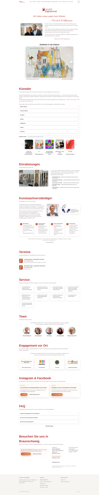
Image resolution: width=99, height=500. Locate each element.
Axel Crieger (49, 154)
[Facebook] (79, 491)
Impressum (63, 479)
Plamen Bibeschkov (29, 154)
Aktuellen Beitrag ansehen (34, 394)
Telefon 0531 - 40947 (56, 457)
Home (30, 1)
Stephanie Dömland (60, 154)
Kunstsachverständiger (46, 1)
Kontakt (71, 1)
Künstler (34, 1)
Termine (38, 1)
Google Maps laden (26, 453)
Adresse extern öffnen (37, 453)
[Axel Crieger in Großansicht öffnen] (49, 144)
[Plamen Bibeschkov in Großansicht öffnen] (29, 144)
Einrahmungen (54, 1)
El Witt (70, 154)
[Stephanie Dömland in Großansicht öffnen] (60, 144)
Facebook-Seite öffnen (57, 394)
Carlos (39, 154)
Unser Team (64, 1)
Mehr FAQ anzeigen (49, 426)
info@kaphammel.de (56, 462)
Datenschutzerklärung (65, 481)
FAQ (68, 1)
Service (59, 1)
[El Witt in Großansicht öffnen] (70, 144)
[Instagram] (77, 491)
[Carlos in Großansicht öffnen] (39, 144)
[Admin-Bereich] (79, 2)
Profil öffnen (24, 394)
